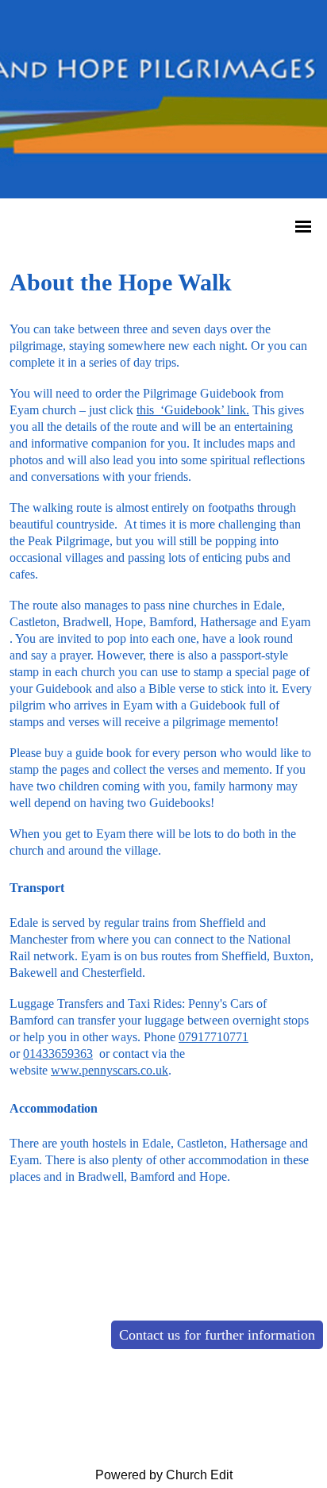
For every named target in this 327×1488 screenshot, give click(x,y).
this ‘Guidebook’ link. (193, 410)
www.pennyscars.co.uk (109, 1071)
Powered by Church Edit (164, 1475)
